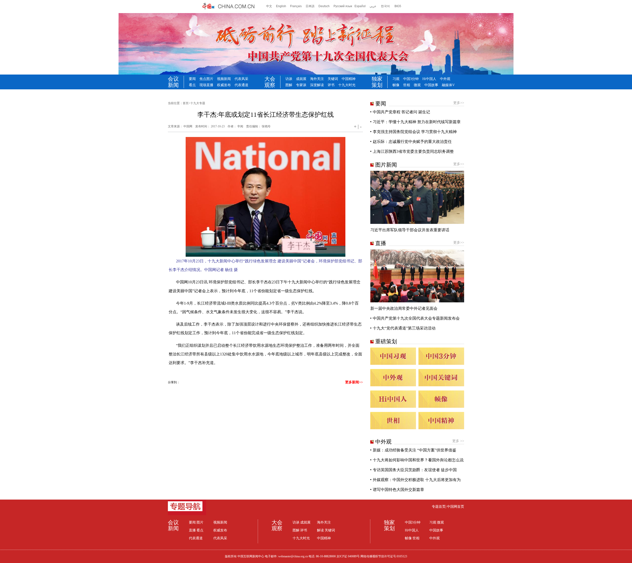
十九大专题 (197, 103)
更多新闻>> (354, 382)
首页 (186, 103)
